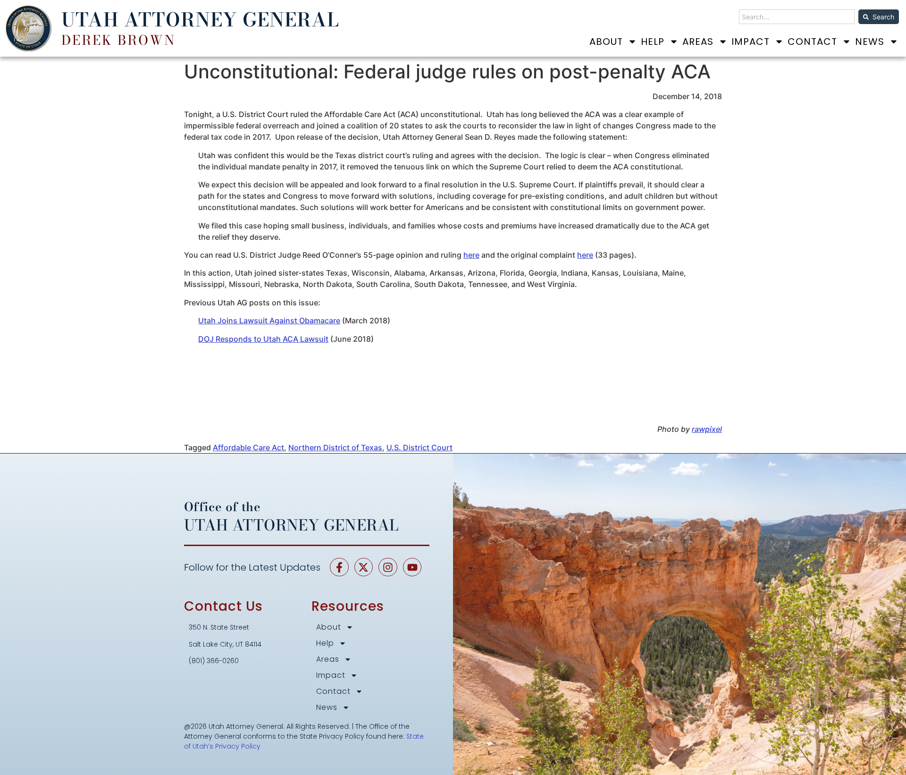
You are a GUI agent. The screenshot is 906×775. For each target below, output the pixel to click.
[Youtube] (412, 567)
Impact (750, 41)
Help (652, 41)
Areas (697, 41)
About (606, 41)
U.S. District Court (419, 447)
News (869, 41)
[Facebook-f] (339, 567)
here (471, 255)
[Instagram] (387, 567)
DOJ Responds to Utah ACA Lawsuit (263, 339)
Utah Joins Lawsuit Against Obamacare (269, 320)
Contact (812, 41)
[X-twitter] (363, 567)
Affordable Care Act (248, 447)
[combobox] (797, 16)
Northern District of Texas (335, 447)
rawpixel (707, 429)
